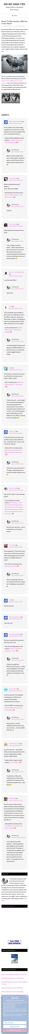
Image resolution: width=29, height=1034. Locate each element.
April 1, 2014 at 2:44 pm (17, 206)
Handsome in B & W (10, 566)
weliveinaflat (12, 798)
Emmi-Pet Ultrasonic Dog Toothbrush (12, 988)
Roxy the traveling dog (14, 634)
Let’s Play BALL (14, 762)
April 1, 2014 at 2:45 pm (17, 151)
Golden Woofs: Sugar (14, 743)
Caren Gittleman (13, 488)
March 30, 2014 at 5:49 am (15, 690)
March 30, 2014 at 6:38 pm (16, 226)
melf (10, 368)
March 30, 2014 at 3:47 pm (16, 308)
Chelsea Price (12, 431)
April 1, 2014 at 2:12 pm (17, 464)
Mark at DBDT (13, 689)
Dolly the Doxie (13, 224)
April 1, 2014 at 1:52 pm (17, 771)
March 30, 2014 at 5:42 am (15, 745)
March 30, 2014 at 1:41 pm (16, 433)
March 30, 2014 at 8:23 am (15, 619)
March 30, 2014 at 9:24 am (15, 601)
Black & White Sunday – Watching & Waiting (14, 330)
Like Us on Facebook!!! (9, 906)
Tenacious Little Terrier (15, 617)
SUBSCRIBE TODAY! (15, 1030)
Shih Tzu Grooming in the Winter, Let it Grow (14, 974)
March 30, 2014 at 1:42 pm (16, 369)
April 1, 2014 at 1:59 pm (17, 660)
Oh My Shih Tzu (14, 4)
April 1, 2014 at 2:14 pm (17, 396)
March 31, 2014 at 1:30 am (15, 123)
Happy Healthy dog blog (15, 121)
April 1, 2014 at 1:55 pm (17, 719)
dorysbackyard (13, 178)
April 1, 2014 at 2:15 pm (17, 341)
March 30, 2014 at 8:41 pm (16, 180)
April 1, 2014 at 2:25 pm (17, 241)
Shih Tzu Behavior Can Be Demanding (12, 991)
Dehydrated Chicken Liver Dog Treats (12, 978)
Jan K (10, 306)
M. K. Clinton (12, 545)
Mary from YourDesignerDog (16, 272)
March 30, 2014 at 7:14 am (15, 636)
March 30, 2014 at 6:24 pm (16, 276)
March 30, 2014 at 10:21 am (16, 490)
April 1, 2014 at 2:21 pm (17, 288)
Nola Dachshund (6, 81)
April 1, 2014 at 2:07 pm (17, 523)
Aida (10, 599)
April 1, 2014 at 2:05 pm (17, 575)
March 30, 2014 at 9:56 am (18, 837)
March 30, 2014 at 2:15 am (15, 800)
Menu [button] (15, 15)
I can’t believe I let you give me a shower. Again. (14, 826)
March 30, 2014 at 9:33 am (15, 547)
